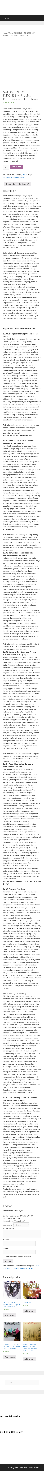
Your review (8, 1228)
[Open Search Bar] (41, 18)
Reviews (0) (24, 184)
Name (6, 1240)
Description (11, 184)
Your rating (8, 1225)
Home (5, 33)
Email (6, 1248)
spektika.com (5, 1443)
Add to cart (16, 167)
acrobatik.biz (5, 1438)
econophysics (18, 177)
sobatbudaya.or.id (7, 1454)
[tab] (11, 184)
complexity (7, 177)
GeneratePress (33, 1467)
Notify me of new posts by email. (18, 1257)
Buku (11, 33)
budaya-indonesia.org (9, 1448)
